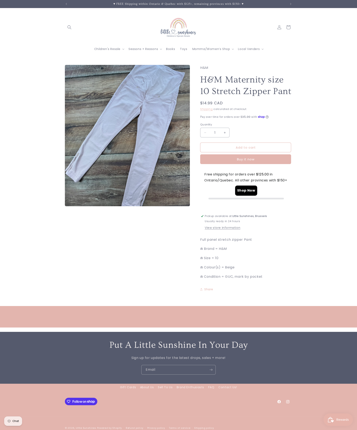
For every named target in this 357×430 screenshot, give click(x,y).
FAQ (211, 387)
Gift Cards (128, 387)
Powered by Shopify (109, 428)
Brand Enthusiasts (190, 387)
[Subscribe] (210, 370)
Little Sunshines (86, 428)
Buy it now (246, 159)
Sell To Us (165, 387)
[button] (69, 27)
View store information (222, 228)
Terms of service (179, 427)
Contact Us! (227, 387)
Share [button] (208, 289)
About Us (147, 387)
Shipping (206, 109)
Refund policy (134, 427)
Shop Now (246, 190)
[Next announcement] (290, 4)
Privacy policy (156, 427)
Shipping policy (204, 427)
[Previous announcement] (66, 4)
